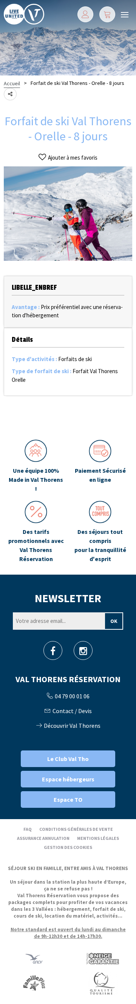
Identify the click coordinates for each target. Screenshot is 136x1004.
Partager (10, 94)
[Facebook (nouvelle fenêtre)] (53, 652)
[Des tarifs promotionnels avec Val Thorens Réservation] (36, 532)
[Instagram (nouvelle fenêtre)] (83, 652)
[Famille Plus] (34, 983)
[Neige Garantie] (102, 958)
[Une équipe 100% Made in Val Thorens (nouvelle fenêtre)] (36, 466)
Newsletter (68, 598)
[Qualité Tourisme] (102, 983)
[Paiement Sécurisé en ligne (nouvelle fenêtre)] (100, 466)
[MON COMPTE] (85, 14)
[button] (107, 14)
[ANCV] (34, 958)
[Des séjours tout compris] (100, 532)
